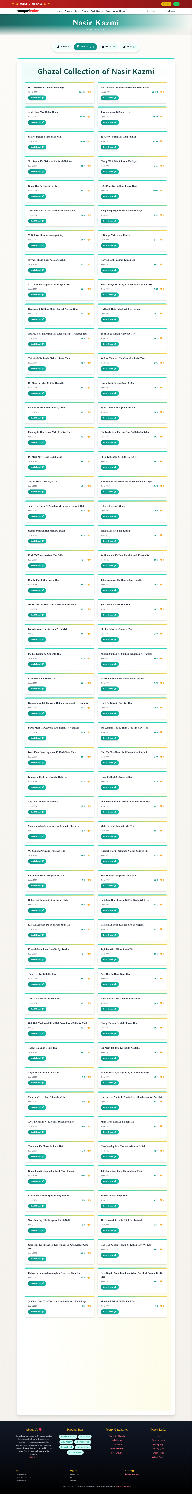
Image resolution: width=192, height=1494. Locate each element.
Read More (34, 1457)
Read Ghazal (35, 97)
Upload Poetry (158, 1457)
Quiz (108, 11)
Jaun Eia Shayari (75, 1452)
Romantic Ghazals (117, 1436)
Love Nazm (117, 1444)
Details (166, 3)
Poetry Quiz (158, 1449)
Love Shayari (116, 1453)
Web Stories (97, 11)
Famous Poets (158, 1440)
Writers (68, 11)
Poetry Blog (158, 1444)
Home (59, 11)
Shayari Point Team (123, 1486)
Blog (77, 11)
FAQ (71, 1477)
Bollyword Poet (83, 1447)
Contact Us (74, 1474)
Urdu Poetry (66, 1442)
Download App (133, 1474)
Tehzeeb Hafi (66, 1447)
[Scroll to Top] (186, 1488)
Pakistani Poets (83, 1442)
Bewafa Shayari (117, 1449)
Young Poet (85, 1436)
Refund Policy (21, 1480)
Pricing (85, 11)
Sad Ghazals (117, 1440)
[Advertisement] (96, 1342)
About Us (73, 1480)
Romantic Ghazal (68, 1436)
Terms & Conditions (23, 1477)
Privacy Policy (21, 1474)
